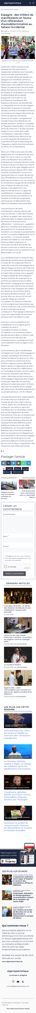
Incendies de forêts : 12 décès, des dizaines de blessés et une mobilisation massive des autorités (17, 609)
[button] (30, 3)
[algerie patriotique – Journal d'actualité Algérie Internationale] (12, 3)
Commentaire (9, 514)
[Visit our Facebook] (13, 982)
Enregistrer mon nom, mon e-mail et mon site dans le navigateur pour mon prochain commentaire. (18, 558)
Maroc (17, 469)
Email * (6, 546)
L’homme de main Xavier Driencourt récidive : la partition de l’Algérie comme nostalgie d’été (18, 638)
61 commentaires (20, 644)
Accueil (4, 9)
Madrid (9, 469)
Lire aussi (14, 9)
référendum (17, 472)
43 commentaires (20, 667)
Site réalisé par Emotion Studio (18, 1009)
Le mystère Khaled (12, 665)
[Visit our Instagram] (18, 982)
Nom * (6, 536)
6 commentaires (20, 696)
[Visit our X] (22, 982)
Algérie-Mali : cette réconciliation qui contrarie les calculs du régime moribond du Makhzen (18, 691)
